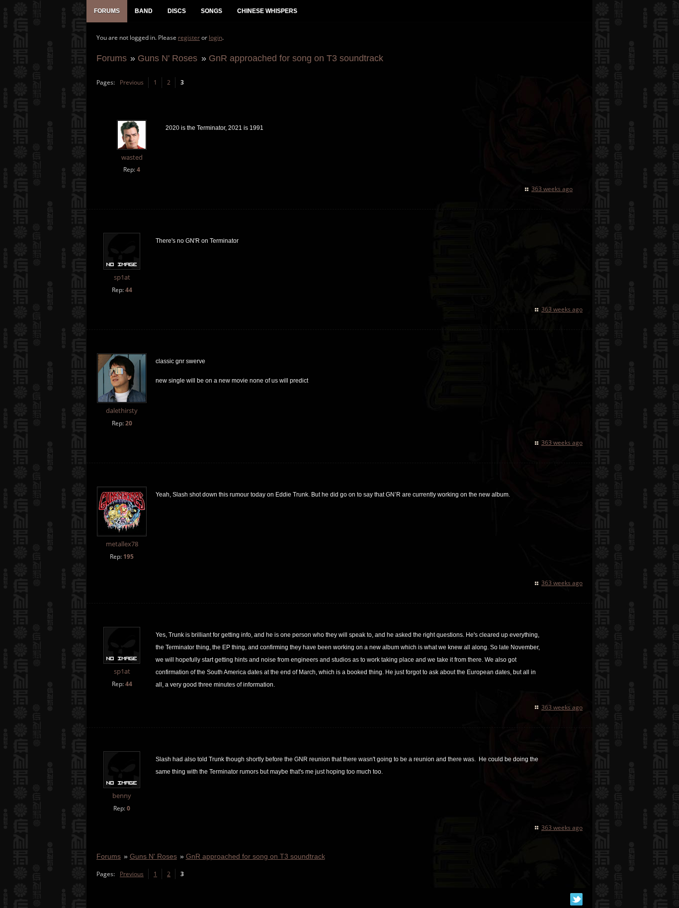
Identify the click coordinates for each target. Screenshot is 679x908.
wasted (132, 157)
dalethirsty (122, 410)
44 (128, 290)
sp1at (122, 277)
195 (128, 556)
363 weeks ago (552, 189)
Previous (132, 82)
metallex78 (122, 544)
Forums (111, 58)
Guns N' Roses (167, 58)
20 (128, 423)
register (189, 37)
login (215, 37)
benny (121, 796)
